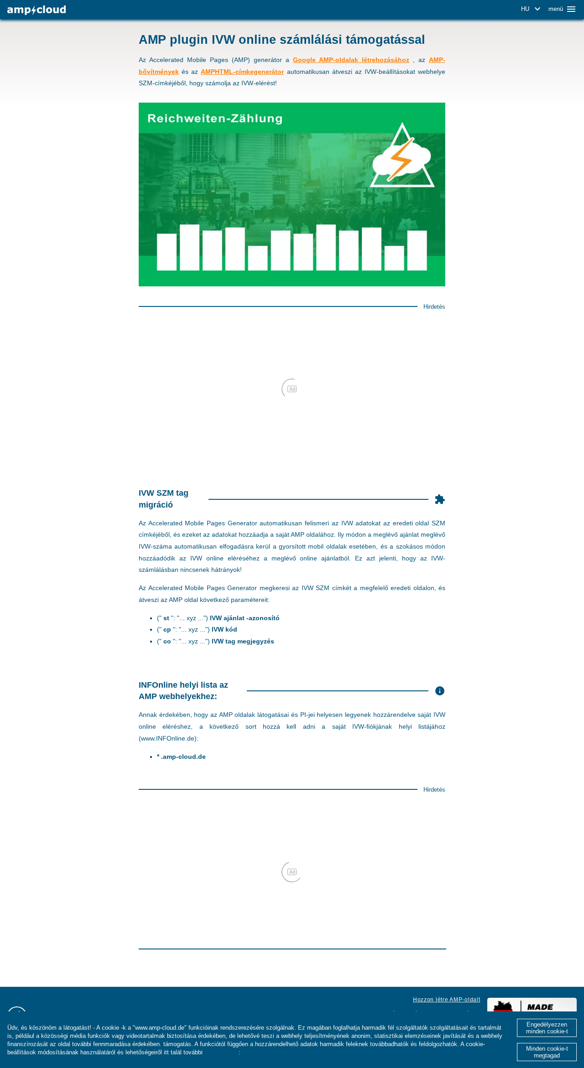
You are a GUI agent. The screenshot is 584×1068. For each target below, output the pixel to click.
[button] (532, 9)
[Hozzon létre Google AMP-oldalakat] (36, 10)
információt (220, 1052)
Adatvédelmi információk (277, 1052)
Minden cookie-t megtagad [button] (547, 1052)
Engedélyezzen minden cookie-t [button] (547, 1028)
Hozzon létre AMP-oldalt (446, 999)
